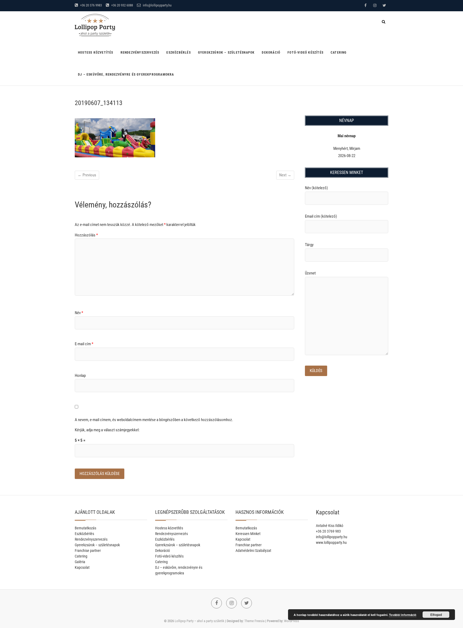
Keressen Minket (248, 534)
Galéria (80, 562)
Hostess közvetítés (95, 52)
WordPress (291, 621)
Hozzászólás (86, 235)
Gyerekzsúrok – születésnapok (226, 52)
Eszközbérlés (178, 52)
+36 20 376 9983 (90, 5)
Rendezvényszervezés (140, 52)
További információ (402, 615)
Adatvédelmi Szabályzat (253, 550)
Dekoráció (271, 52)
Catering (339, 52)
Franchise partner (88, 550)
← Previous (87, 175)
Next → (285, 175)
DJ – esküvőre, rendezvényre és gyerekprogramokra (126, 74)
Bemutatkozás (85, 528)
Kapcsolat (82, 567)
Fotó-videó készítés (305, 52)
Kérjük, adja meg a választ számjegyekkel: (107, 430)
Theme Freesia (254, 621)
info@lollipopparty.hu (156, 5)
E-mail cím (84, 343)
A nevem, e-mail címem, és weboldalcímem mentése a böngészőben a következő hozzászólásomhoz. (154, 419)
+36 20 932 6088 (121, 5)
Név (79, 312)
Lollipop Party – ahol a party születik (199, 621)
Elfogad (436, 614)
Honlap (80, 375)
